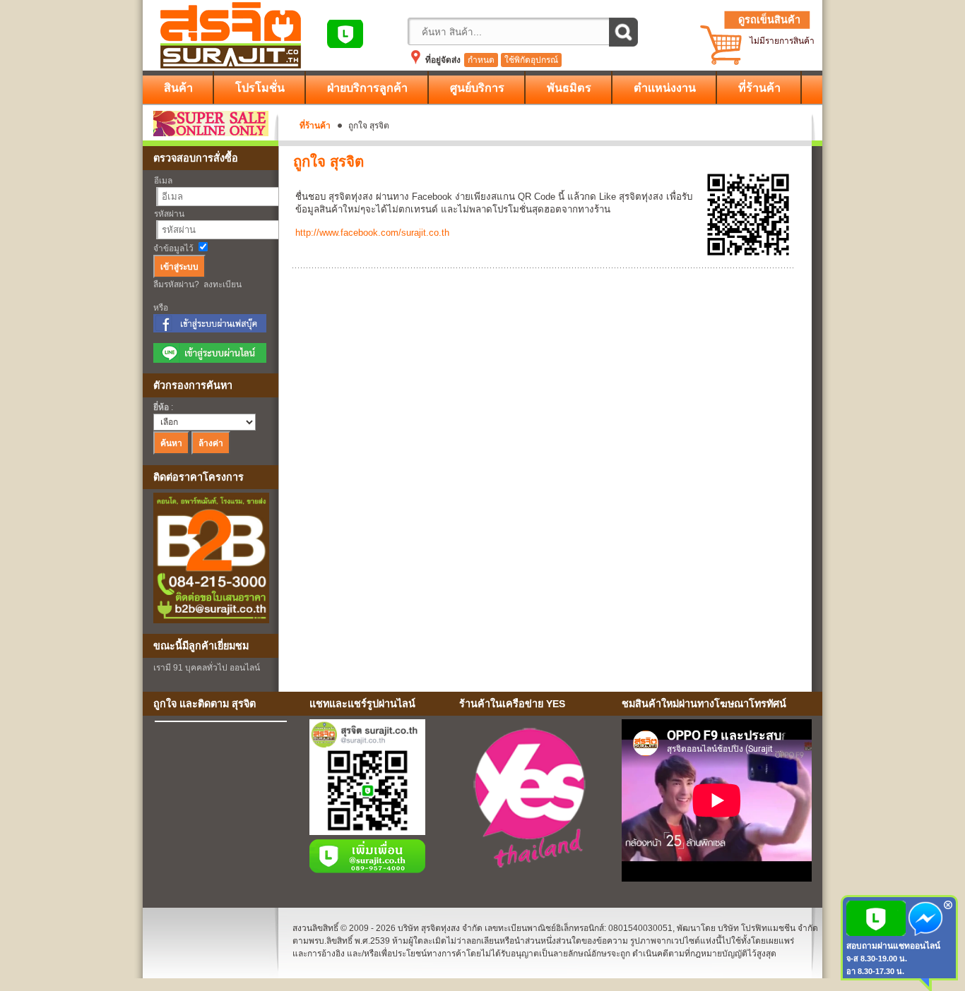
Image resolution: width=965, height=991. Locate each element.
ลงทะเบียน (222, 284)
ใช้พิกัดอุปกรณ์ (531, 60)
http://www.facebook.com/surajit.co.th (372, 232)
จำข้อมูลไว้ (173, 248)
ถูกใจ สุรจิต (328, 161)
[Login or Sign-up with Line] (209, 360)
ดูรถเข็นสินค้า (769, 19)
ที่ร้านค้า (315, 126)
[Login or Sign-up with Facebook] (209, 330)
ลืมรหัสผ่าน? (176, 284)
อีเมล (163, 181)
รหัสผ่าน (169, 214)
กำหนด (481, 60)
